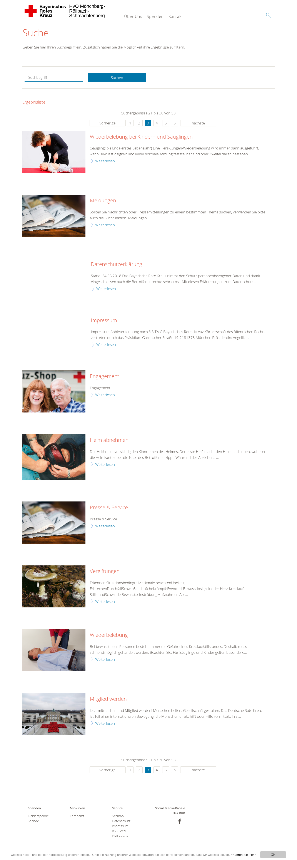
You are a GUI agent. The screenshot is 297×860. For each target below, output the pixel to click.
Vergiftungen (105, 571)
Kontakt (176, 16)
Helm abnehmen (109, 440)
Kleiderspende (38, 816)
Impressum (104, 320)
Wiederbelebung (109, 635)
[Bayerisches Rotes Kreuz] (45, 11)
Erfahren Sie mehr (243, 854)
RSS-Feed (119, 831)
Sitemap (118, 816)
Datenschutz (121, 821)
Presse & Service (109, 507)
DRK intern (120, 836)
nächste (198, 123)
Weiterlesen (105, 160)
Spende (33, 821)
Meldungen (103, 200)
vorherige (107, 123)
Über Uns (133, 16)
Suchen (117, 77)
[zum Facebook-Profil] (179, 821)
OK (273, 854)
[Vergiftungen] (53, 586)
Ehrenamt (77, 816)
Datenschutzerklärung (116, 264)
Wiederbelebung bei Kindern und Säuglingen (141, 137)
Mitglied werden (108, 699)
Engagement (104, 376)
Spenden (155, 16)
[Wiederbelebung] (53, 650)
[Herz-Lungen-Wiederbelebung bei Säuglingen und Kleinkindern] (53, 152)
